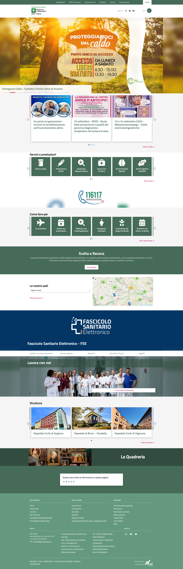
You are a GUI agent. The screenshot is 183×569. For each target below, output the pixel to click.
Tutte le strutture (36, 298)
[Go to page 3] (92, 144)
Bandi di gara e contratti (121, 511)
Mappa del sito (48, 561)
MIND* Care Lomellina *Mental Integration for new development (38, 88)
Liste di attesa (142, 353)
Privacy (40, 561)
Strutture (103, 2)
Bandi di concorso (119, 515)
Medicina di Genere (78, 518)
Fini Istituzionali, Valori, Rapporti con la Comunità (74, 535)
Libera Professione (99, 537)
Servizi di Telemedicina (100, 552)
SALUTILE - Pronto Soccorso (70, 546)
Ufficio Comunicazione (68, 552)
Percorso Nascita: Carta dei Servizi (104, 546)
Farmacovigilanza (41, 353)
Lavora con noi (90, 2)
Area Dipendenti (35, 564)
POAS (115, 524)
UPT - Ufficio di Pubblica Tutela (102, 534)
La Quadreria (133, 456)
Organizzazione (77, 508)
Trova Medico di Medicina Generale (41, 518)
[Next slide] (154, 119)
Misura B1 (66, 353)
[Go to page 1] (88, 144)
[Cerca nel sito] (149, 10)
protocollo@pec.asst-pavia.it (42, 541)
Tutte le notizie (148, 147)
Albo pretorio (118, 508)
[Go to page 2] (90, 144)
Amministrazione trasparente (123, 505)
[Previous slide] (28, 119)
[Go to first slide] (154, 423)
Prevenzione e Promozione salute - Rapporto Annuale (89, 521)
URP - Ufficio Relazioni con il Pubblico (73, 540)
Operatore (77, 561)
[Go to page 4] (94, 144)
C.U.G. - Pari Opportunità (69, 543)
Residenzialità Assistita (100, 549)
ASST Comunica (74, 2)
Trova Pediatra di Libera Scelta (39, 521)
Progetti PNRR (118, 518)
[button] (102, 298)
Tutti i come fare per (146, 241)
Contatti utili (60, 2)
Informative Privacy (91, 353)
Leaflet (141, 305)
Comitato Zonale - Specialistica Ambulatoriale (103, 541)
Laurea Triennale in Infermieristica (72, 549)
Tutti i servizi (148, 181)
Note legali (33, 561)
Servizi (112, 2)
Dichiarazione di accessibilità (63, 561)
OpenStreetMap (149, 305)
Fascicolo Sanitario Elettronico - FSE (57, 343)
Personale (75, 515)
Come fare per (124, 2)
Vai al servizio (91, 267)
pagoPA (116, 353)
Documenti (75, 511)
